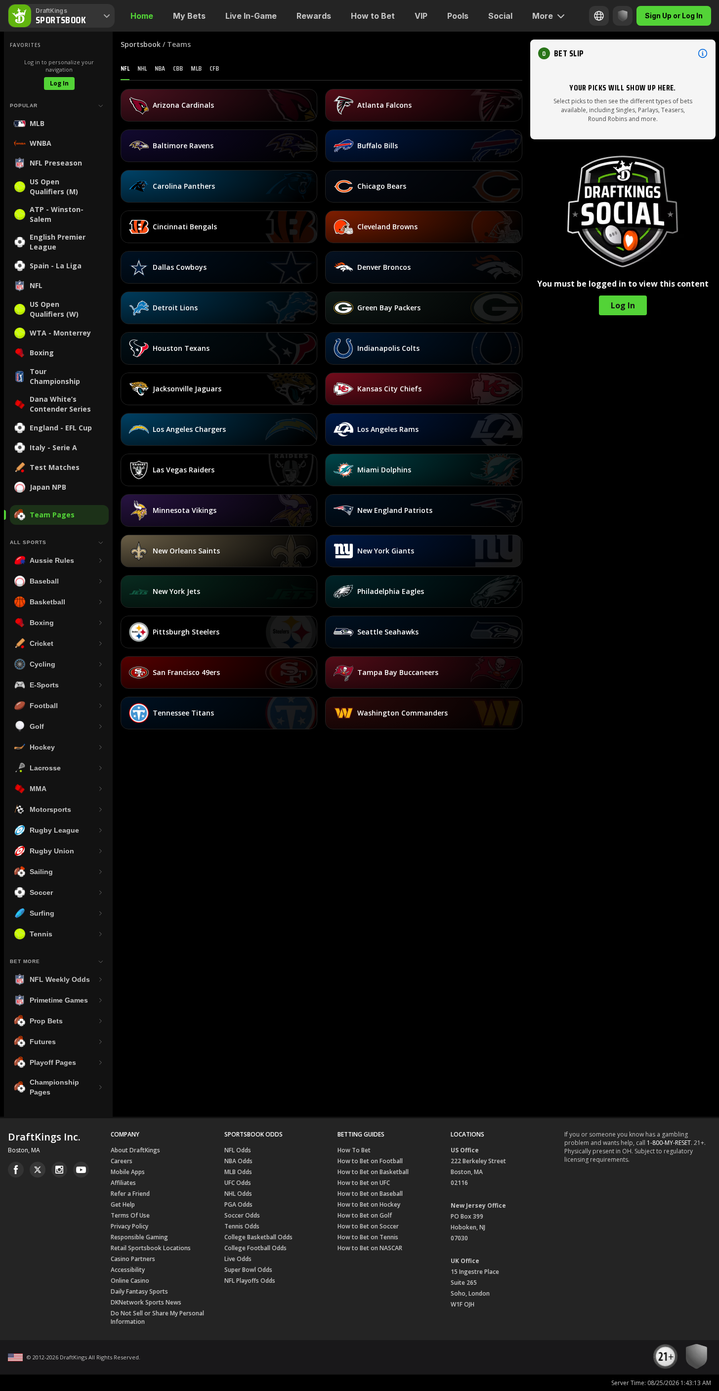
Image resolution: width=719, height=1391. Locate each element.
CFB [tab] (214, 68)
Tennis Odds (241, 1226)
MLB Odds (238, 1172)
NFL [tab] (125, 68)
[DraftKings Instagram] (59, 1170)
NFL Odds (237, 1150)
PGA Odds (238, 1204)
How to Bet (373, 16)
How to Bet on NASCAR (370, 1248)
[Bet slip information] (703, 53)
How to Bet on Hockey (369, 1204)
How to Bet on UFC (364, 1183)
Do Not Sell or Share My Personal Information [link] (157, 1317)
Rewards (313, 16)
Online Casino (130, 1280)
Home (141, 16)
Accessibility (128, 1269)
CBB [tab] (178, 68)
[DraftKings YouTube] (81, 1170)
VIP (421, 16)
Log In (59, 83)
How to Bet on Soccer (368, 1226)
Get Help (123, 1204)
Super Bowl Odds (248, 1269)
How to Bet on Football (370, 1161)
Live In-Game (251, 16)
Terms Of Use (130, 1215)
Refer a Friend (130, 1193)
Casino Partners (133, 1259)
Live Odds (238, 1259)
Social (500, 16)
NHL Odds (238, 1193)
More (542, 16)
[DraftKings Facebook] (16, 1170)
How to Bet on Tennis (368, 1237)
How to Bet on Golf (365, 1215)
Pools (457, 16)
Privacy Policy (129, 1226)
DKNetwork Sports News (146, 1302)
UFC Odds (237, 1183)
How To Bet (354, 1150)
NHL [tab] (142, 68)
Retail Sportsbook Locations (151, 1248)
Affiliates (123, 1183)
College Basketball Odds (258, 1237)
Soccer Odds (242, 1215)
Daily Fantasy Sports (139, 1291)
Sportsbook (141, 44)
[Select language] (599, 16)
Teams (179, 44)
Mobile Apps (128, 1172)
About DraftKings (135, 1150)
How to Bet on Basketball (373, 1172)
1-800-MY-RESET (669, 1142)
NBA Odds (238, 1161)
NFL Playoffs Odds (249, 1280)
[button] (623, 53)
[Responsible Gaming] (623, 16)
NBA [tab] (160, 68)
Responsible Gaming (139, 1237)
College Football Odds (255, 1248)
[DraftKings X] (37, 1170)
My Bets (189, 16)
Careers (121, 1161)
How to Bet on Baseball (370, 1193)
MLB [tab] (196, 68)
